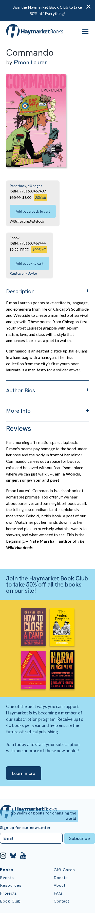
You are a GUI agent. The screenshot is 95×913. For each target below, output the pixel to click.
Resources (11, 885)
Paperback (18, 186)
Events (7, 877)
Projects (8, 893)
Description (20, 291)
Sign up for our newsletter (25, 828)
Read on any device (23, 273)
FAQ (58, 893)
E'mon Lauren (31, 62)
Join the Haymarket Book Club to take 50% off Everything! (47, 10)
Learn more (23, 773)
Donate (61, 877)
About (60, 885)
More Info (18, 411)
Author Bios (20, 390)
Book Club (10, 901)
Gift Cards (64, 869)
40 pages (35, 186)
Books (6, 869)
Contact (61, 901)
